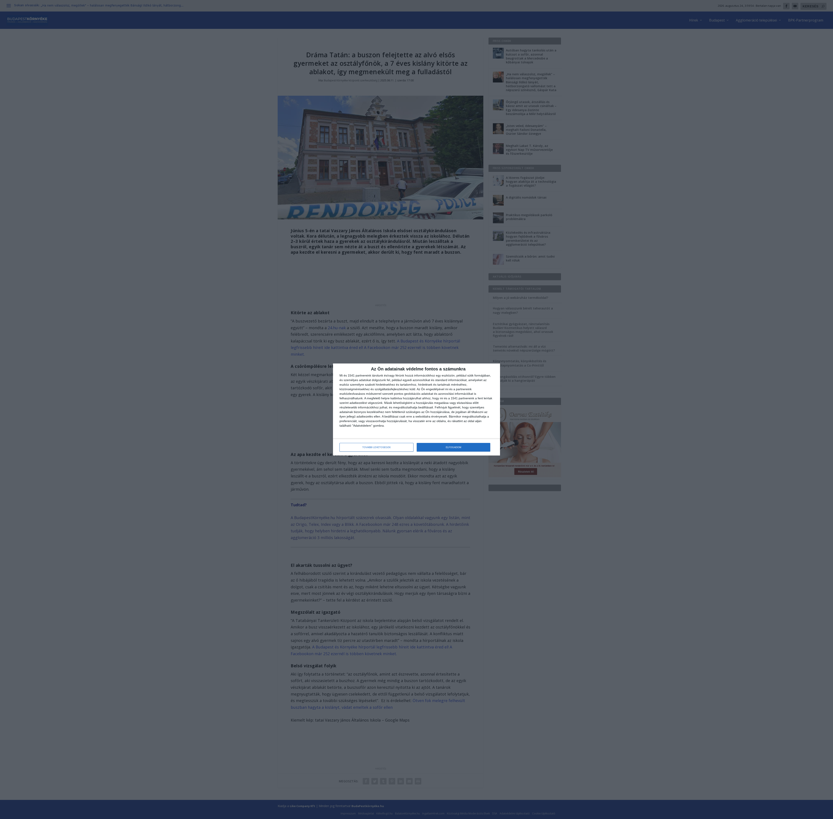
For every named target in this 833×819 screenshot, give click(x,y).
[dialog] (416, 409)
